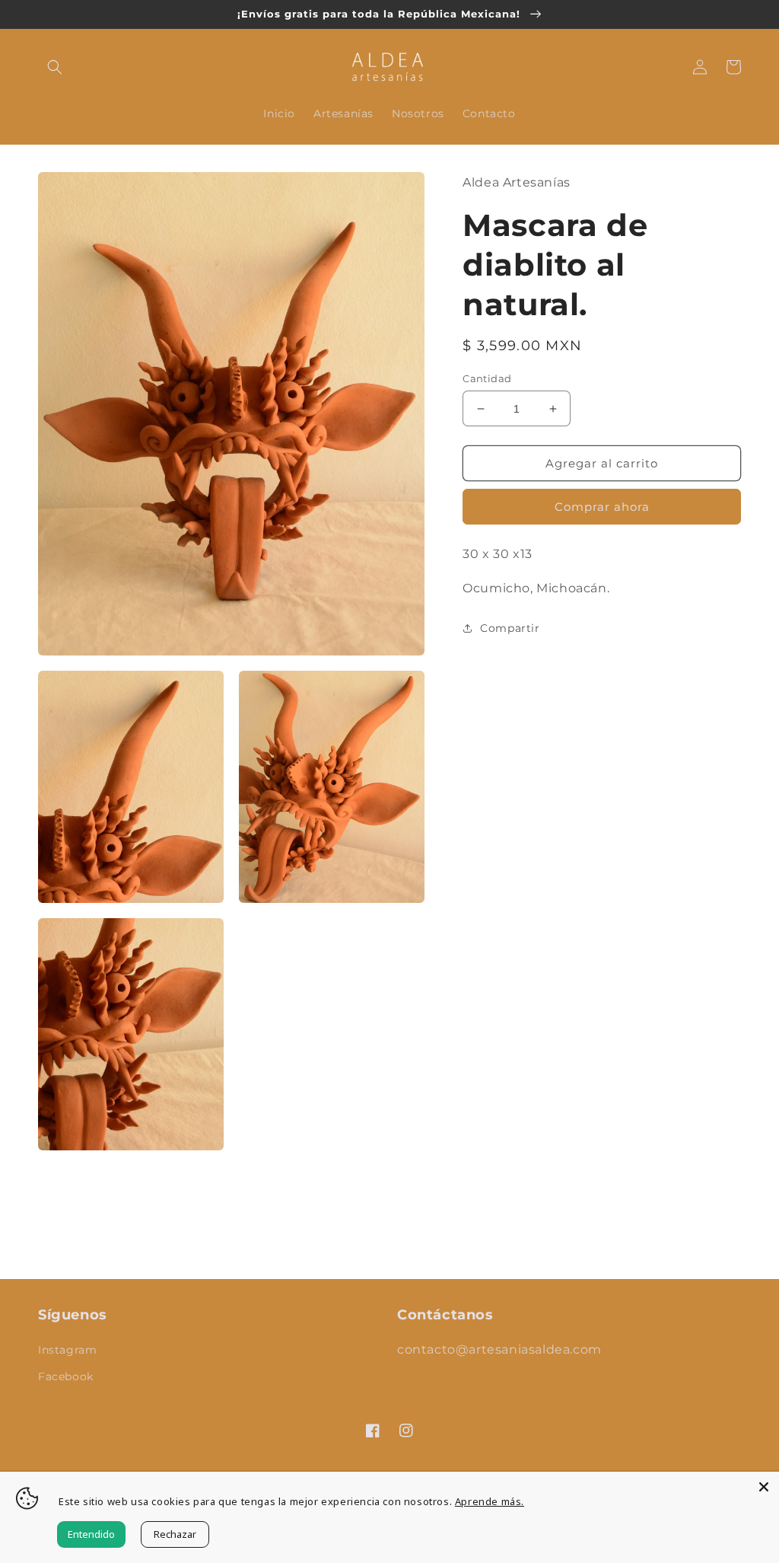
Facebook (66, 1376)
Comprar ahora (602, 506)
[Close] (763, 1486)
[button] (55, 67)
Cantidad (487, 378)
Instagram (67, 1350)
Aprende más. (489, 1501)
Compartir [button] (509, 628)
